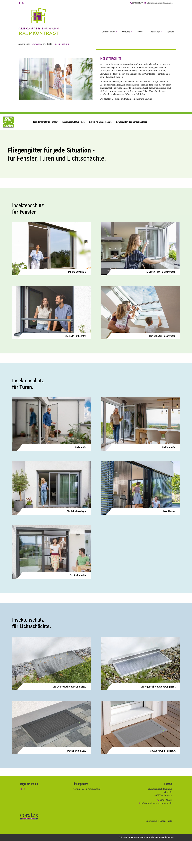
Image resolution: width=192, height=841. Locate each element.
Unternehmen (109, 32)
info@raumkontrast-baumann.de (160, 3)
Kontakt (170, 32)
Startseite (36, 44)
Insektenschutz (62, 44)
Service (140, 32)
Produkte (126, 32)
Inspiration (155, 32)
